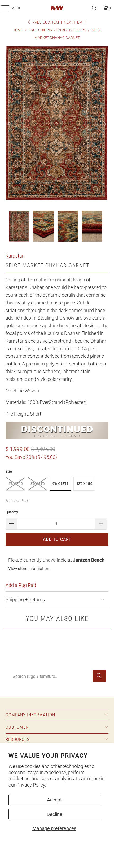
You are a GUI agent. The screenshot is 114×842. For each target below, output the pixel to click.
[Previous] (9, 124)
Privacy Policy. (31, 785)
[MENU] (2, 8)
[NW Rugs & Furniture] (57, 8)
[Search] (94, 8)
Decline (54, 814)
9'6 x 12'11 (60, 484)
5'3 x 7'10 (15, 484)
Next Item (73, 22)
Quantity (12, 512)
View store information (28, 568)
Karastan (15, 256)
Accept (54, 799)
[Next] (104, 124)
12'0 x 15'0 (84, 484)
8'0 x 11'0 (37, 484)
